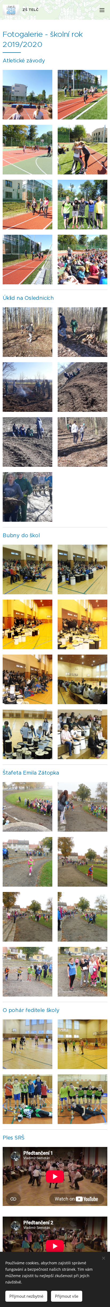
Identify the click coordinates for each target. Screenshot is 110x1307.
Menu (102, 10)
